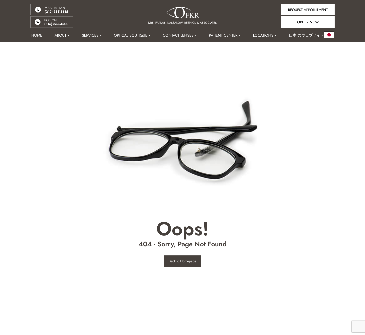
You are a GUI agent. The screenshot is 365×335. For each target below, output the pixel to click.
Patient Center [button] (223, 35)
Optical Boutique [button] (130, 35)
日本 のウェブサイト (306, 35)
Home (36, 35)
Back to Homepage (182, 261)
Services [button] (90, 35)
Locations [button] (263, 35)
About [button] (60, 35)
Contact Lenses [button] (178, 35)
